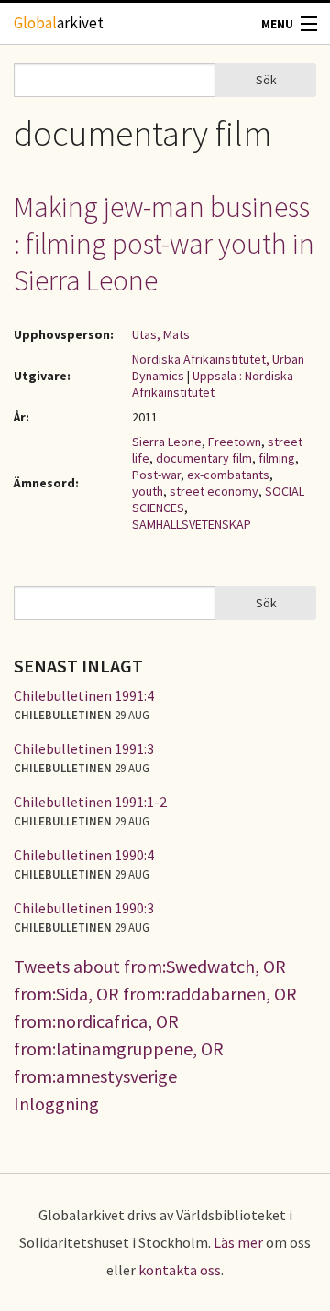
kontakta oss (179, 1270)
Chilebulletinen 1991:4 (84, 695)
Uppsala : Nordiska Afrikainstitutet (212, 383)
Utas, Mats (161, 334)
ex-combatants (228, 474)
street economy (214, 491)
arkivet (59, 23)
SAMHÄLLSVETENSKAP (191, 524)
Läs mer (238, 1242)
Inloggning (56, 1103)
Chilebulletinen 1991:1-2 (90, 801)
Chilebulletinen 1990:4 (84, 855)
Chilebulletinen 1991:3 (84, 748)
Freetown (234, 441)
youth (147, 491)
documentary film (204, 458)
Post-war (156, 474)
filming (276, 458)
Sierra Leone (167, 441)
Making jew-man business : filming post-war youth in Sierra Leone (164, 244)
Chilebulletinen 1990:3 (84, 908)
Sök (266, 79)
